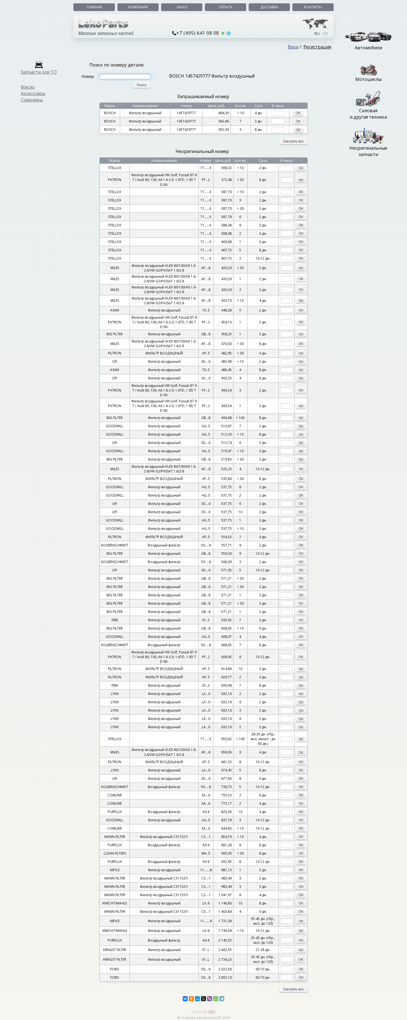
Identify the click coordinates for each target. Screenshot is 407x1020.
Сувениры (32, 100)
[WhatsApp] (215, 998)
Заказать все (293, 141)
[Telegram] (221, 998)
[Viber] (209, 998)
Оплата (225, 7)
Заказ (181, 7)
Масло (28, 87)
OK (298, 112)
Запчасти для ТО (39, 72)
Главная (94, 7)
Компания (138, 7)
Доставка (269, 7)
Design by (199, 1011)
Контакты (313, 7)
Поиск (142, 85)
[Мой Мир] (197, 998)
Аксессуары (33, 93)
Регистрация (317, 47)
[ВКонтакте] (185, 998)
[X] (203, 998)
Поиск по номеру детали (116, 65)
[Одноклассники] (191, 998)
